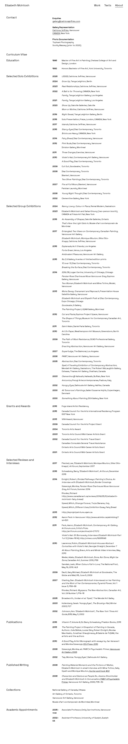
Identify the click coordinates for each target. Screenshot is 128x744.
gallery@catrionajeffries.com (66, 21)
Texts (107, 5)
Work (97, 5)
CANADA (56, 33)
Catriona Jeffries (60, 30)
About (119, 5)
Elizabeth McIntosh (17, 5)
